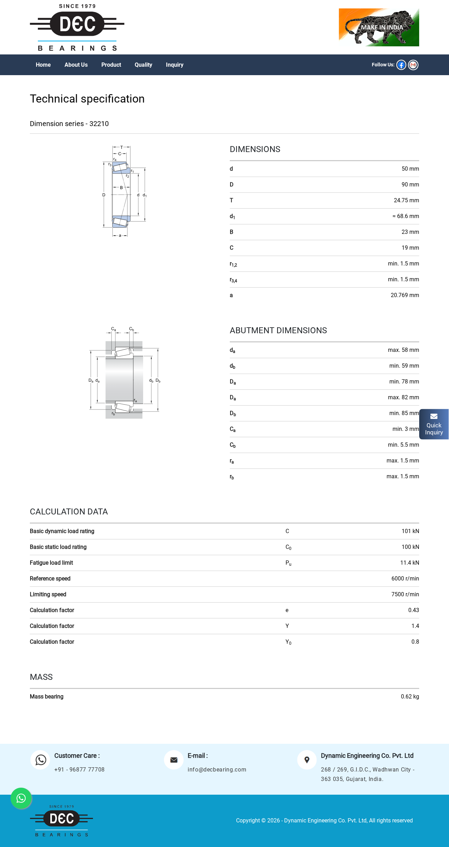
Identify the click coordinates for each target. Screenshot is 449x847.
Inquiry (174, 64)
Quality (143, 64)
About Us (76, 64)
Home (43, 64)
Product (111, 64)
